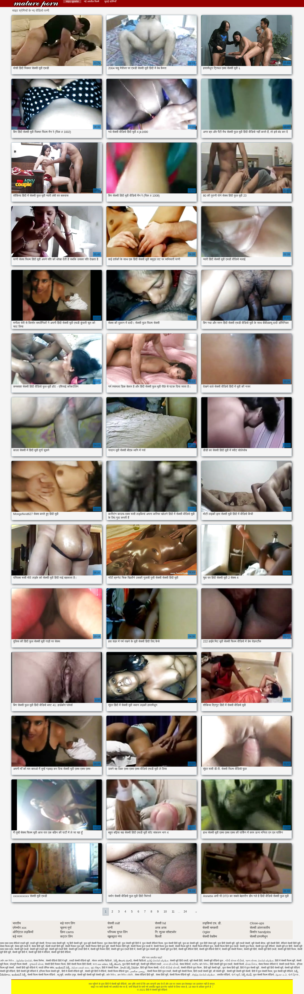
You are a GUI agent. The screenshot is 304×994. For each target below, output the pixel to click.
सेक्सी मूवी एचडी (21, 949)
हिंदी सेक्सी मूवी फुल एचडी (221, 964)
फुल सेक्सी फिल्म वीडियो (263, 974)
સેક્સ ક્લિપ (251, 964)
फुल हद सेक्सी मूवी (190, 943)
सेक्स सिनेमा (39, 960)
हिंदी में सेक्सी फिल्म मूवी (285, 960)
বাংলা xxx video (100, 964)
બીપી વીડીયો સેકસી (169, 967)
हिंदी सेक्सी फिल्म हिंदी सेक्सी (79, 964)
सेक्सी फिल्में (239, 964)
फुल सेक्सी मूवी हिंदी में (131, 943)
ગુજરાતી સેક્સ (36, 964)
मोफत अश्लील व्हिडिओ (102, 960)
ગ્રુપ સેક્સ (251, 960)
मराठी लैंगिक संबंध (46, 967)
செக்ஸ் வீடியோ (266, 960)
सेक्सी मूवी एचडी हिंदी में (79, 949)
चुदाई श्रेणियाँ (110, 1)
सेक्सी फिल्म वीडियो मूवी (180, 974)
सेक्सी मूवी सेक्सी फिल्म (182, 971)
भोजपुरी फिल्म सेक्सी (19, 964)
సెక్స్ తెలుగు (115, 964)
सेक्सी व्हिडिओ (139, 960)
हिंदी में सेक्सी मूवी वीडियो (36, 4)
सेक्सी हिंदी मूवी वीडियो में (26, 967)
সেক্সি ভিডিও (111, 974)
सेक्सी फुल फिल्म (247, 946)
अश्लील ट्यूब (70, 974)
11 (173, 911)
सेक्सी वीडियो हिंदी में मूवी (57, 960)
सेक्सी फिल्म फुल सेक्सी (164, 946)
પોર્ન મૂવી (235, 974)
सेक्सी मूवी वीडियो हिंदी (188, 949)
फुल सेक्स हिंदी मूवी (112, 943)
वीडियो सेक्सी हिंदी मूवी (290, 943)
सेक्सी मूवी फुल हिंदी (168, 949)
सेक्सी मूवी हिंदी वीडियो (61, 952)
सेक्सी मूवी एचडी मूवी (39, 949)
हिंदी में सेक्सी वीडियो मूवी (73, 971)
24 (185, 911)
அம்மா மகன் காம (80, 967)
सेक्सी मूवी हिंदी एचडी (267, 949)
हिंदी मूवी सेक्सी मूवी (212, 967)
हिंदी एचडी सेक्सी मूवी (202, 971)
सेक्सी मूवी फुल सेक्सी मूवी (148, 949)
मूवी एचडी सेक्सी (243, 943)
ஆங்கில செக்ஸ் (24, 960)
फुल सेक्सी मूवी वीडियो (283, 971)
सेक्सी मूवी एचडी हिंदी (58, 949)
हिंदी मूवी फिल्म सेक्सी (149, 967)
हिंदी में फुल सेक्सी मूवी (250, 967)
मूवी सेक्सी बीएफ (258, 943)
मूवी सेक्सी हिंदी (273, 943)
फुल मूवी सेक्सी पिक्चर (93, 943)
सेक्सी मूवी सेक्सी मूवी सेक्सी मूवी (90, 974)
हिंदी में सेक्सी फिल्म (110, 967)
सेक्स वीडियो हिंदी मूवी (144, 974)
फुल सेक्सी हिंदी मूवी (172, 943)
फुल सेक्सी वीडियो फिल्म (152, 943)
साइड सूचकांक (72, 1)
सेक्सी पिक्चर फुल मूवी (74, 946)
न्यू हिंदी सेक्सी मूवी (74, 943)
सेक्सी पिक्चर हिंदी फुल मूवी (97, 946)
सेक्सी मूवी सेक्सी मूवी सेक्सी (238, 971)
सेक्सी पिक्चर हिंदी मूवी (119, 946)
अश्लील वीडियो (223, 974)
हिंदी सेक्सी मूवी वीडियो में (27, 971)
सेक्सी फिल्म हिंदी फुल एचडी (226, 946)
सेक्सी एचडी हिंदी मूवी (54, 946)
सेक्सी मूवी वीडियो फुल (214, 960)
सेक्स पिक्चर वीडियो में (268, 964)
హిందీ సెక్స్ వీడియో (129, 967)
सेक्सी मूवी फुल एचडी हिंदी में (123, 949)
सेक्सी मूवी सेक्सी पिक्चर (232, 949)
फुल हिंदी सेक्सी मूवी (226, 943)
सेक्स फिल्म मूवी (6, 946)
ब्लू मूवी (60, 974)
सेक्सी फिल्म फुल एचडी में (141, 946)
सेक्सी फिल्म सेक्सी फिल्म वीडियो (41, 974)
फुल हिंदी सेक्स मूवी (208, 943)
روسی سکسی (138, 971)
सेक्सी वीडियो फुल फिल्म (191, 967)
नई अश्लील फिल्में (91, 1)
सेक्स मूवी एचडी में (22, 946)
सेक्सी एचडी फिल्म (287, 964)
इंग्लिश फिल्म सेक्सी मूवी (49, 971)
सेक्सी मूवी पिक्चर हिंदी (100, 949)
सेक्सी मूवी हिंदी (250, 949)
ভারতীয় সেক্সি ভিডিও (200, 964)
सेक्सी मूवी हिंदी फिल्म (287, 949)
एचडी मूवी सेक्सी (37, 943)
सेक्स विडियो (185, 964)
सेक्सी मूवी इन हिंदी (284, 946)
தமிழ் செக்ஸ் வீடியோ (158, 960)
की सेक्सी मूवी (219, 971)
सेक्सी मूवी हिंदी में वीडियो (39, 952)
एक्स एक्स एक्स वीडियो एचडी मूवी (14, 943)
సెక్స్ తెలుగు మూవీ (123, 960)
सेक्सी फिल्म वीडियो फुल (202, 946)
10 (165, 911)
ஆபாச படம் (281, 974)
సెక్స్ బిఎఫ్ (247, 974)
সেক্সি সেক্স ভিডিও (7, 960)
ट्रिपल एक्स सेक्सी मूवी (55, 943)
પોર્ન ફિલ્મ (293, 974)
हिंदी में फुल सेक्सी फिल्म (262, 971)
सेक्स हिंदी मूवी (38, 946)
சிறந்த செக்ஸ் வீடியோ (204, 974)
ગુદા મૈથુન (95, 967)
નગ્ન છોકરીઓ (170, 964)
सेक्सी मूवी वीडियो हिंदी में (209, 949)
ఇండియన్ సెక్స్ (62, 967)
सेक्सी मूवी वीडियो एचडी (151, 964)
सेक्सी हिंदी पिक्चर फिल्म (55, 964)
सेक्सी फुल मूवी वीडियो (265, 946)
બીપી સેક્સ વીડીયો (234, 960)
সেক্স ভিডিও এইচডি (125, 974)
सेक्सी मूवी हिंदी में (19, 952)
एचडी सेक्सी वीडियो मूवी (80, 960)
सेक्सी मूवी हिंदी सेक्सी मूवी (272, 967)
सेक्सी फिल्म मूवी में (183, 946)
